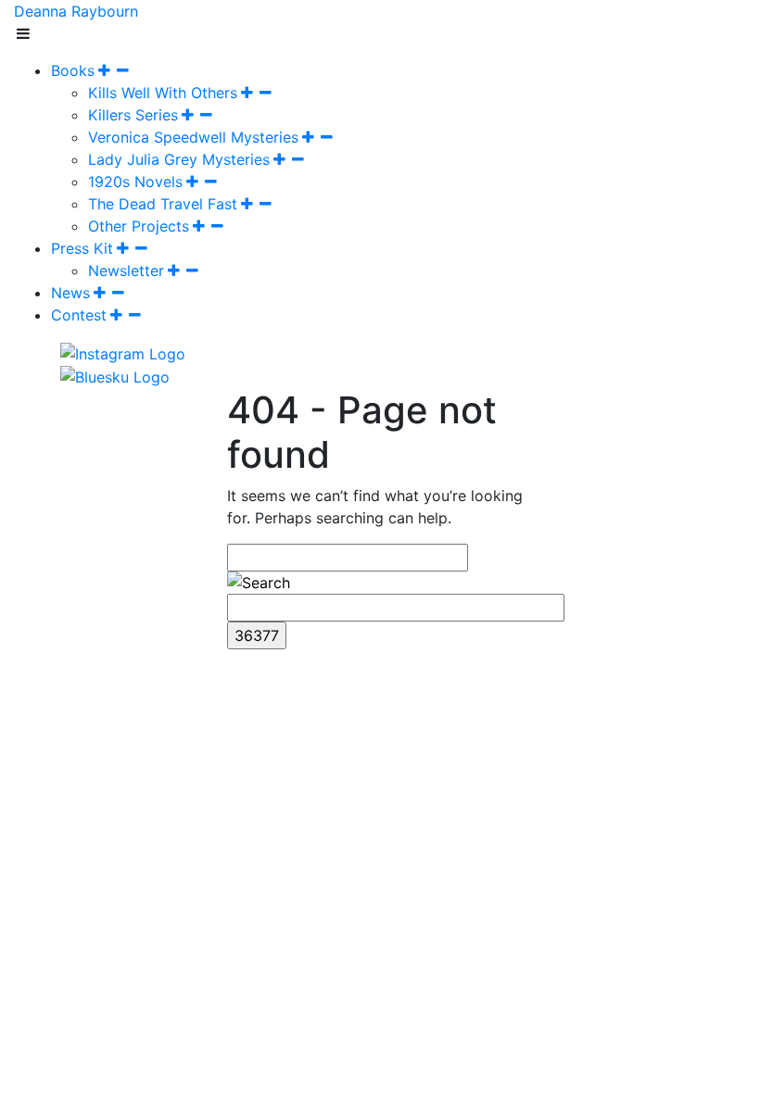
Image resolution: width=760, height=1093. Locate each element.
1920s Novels (135, 181)
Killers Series (133, 115)
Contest (79, 315)
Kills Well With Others (162, 92)
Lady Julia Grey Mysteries (179, 159)
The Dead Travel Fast (162, 204)
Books (73, 70)
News (70, 292)
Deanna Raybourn (76, 11)
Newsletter (126, 270)
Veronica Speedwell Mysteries (193, 137)
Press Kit (82, 248)
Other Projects (138, 226)
